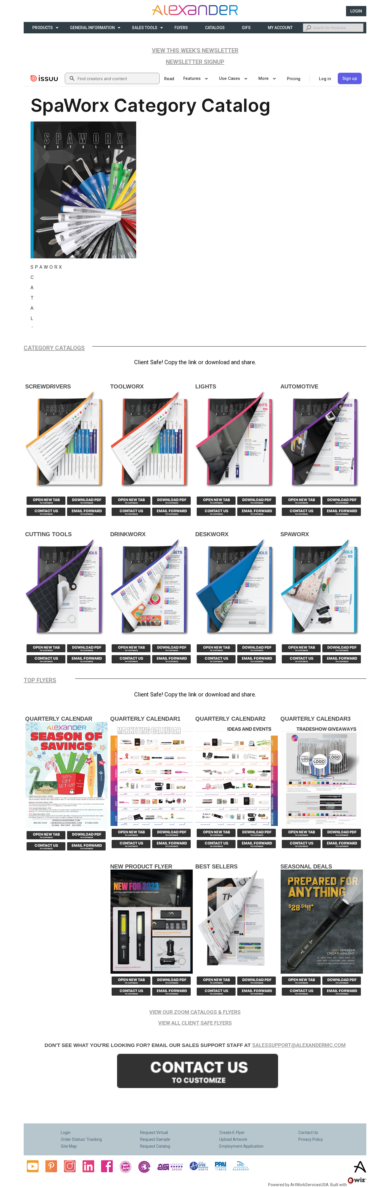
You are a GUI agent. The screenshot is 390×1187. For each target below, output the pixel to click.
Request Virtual (154, 1133)
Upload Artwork (233, 1139)
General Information (92, 27)
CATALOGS (215, 27)
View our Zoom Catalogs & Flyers (195, 1012)
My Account (280, 27)
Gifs (246, 27)
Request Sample (155, 1139)
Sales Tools (144, 27)
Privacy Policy (310, 1139)
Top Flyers (40, 680)
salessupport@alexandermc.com (299, 1045)
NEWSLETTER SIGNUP (195, 61)
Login (356, 11)
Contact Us (308, 1133)
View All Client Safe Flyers (195, 1023)
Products (42, 27)
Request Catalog (155, 1146)
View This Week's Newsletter (195, 50)
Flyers (181, 27)
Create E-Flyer (232, 1133)
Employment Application (241, 1146)
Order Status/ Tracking (81, 1139)
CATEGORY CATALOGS (54, 348)
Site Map (69, 1146)
